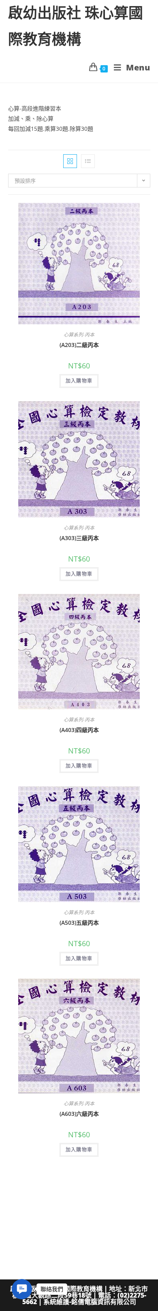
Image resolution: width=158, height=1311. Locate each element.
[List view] (88, 161)
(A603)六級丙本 (79, 1113)
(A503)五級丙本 (79, 922)
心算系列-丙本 (79, 334)
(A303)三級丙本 (79, 538)
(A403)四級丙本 (79, 730)
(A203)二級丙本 (79, 345)
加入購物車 (79, 380)
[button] (22, 1289)
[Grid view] (70, 161)
